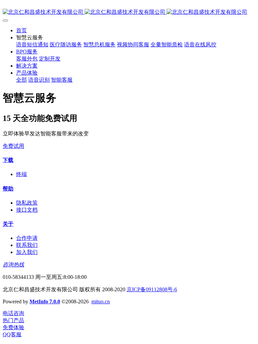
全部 (21, 80)
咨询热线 (13, 264)
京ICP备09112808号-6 (152, 289)
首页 (21, 30)
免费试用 (13, 146)
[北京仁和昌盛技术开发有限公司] (129, 12)
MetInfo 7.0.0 (45, 301)
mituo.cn (100, 301)
